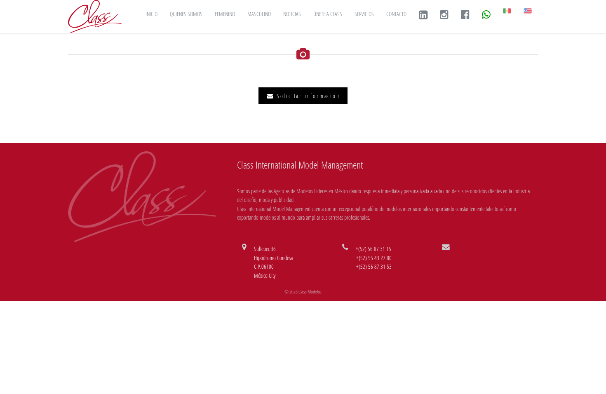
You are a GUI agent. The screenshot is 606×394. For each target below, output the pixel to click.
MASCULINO (259, 14)
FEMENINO (225, 14)
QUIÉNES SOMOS (186, 14)
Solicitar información (307, 96)
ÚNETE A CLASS (327, 14)
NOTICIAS (292, 14)
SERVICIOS (364, 14)
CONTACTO (396, 14)
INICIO (151, 14)
